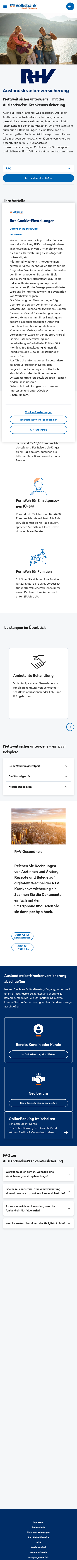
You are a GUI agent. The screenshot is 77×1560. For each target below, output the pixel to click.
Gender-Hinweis (38, 1552)
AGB (38, 1542)
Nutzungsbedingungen (38, 1532)
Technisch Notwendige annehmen (38, 419)
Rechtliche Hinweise (38, 1537)
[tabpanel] (38, 683)
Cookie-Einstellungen (38, 412)
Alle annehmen (38, 429)
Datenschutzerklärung (24, 228)
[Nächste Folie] (70, 727)
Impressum (38, 1522)
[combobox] (38, 168)
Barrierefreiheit (39, 1547)
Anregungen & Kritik (38, 1557)
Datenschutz (38, 1527)
